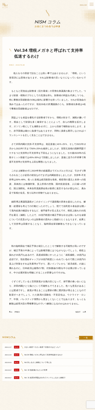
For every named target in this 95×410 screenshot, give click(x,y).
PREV (17, 312)
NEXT (77, 312)
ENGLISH (83, 5)
